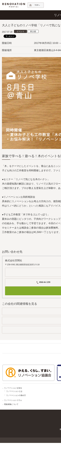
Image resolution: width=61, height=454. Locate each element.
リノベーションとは (14, 391)
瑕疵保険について (11, 404)
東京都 (33, 31)
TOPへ (37, 5)
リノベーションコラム (13, 400)
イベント (20, 31)
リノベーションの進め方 (16, 395)
